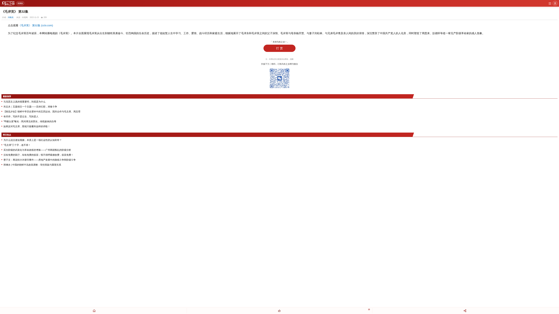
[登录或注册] (555, 3)
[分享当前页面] (465, 310)
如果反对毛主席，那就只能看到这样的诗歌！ (26, 126)
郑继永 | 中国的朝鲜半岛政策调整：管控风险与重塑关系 (32, 165)
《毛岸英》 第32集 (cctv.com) (35, 25)
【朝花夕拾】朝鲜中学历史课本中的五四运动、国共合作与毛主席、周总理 (41, 111)
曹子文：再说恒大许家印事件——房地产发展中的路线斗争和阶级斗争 (39, 160)
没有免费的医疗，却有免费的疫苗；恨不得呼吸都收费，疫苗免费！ (38, 155)
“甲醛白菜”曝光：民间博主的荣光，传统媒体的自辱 (29, 121)
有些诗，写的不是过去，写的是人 (20, 116)
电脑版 (20, 3)
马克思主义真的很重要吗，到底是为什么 (24, 101)
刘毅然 (11, 17)
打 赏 (279, 48)
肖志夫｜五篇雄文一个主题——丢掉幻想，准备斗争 (30, 106)
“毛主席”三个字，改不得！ (17, 145)
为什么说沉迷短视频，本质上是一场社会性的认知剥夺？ (32, 140)
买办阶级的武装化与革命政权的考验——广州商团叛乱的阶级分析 (37, 150)
